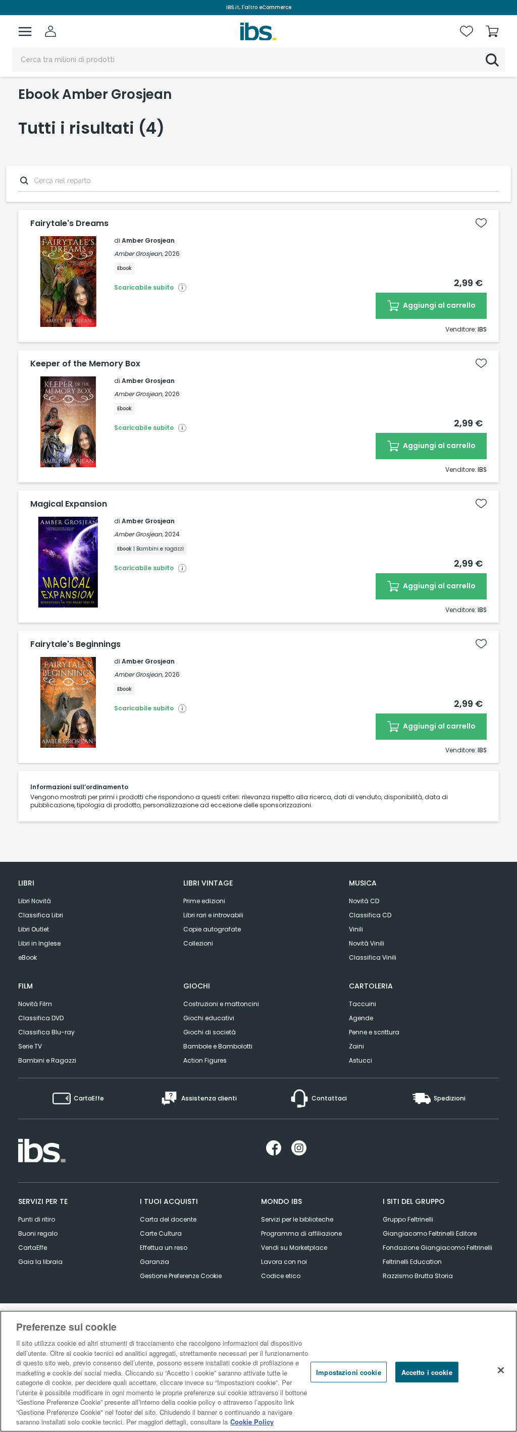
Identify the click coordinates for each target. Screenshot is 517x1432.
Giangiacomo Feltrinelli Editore (430, 1233)
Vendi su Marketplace (294, 1247)
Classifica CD (370, 915)
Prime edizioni (204, 901)
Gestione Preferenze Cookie (181, 1276)
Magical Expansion (68, 504)
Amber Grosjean (148, 240)
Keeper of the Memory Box (85, 363)
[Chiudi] (501, 1370)
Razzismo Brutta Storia (418, 1276)
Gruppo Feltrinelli (408, 1219)
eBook (27, 957)
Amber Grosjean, (138, 253)
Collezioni (198, 943)
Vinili (356, 929)
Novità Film (35, 1004)
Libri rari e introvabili (213, 915)
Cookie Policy (252, 1421)
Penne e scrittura (374, 1032)
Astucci (360, 1060)
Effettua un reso (163, 1247)
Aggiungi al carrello (438, 305)
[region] (258, 1371)
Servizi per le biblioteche (297, 1219)
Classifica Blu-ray (46, 1032)
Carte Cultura (161, 1233)
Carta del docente (168, 1219)
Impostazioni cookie (348, 1371)
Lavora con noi (284, 1261)
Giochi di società (209, 1032)
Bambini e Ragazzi (47, 1060)
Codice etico (280, 1276)
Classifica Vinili (372, 957)
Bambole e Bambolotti (217, 1046)
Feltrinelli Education (412, 1261)
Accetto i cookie (426, 1371)
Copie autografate (212, 929)
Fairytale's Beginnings (75, 644)
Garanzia (154, 1261)
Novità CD (364, 901)
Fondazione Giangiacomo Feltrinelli (437, 1247)
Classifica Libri (40, 915)
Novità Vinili (366, 943)
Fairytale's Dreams (69, 223)
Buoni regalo (38, 1233)
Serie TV (30, 1046)
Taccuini (362, 1004)
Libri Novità (34, 901)
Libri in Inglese (39, 943)
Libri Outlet (33, 929)
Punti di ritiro (36, 1219)
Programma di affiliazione (301, 1233)
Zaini (356, 1046)
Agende (361, 1018)
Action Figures (205, 1060)
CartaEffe (32, 1247)
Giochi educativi (208, 1018)
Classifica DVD (41, 1018)
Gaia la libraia (40, 1261)
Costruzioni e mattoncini (221, 1004)
